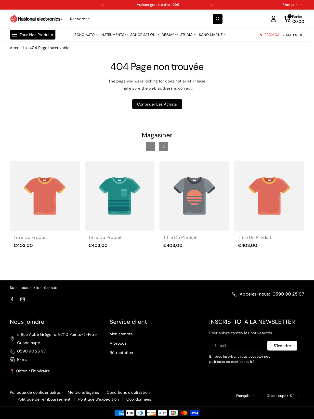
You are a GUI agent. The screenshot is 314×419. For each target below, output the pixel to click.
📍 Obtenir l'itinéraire (30, 371)
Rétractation (121, 352)
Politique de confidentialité (35, 392)
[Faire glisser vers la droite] (163, 146)
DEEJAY (168, 34)
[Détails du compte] (273, 19)
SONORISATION (143, 34)
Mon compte (121, 334)
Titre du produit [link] (30, 237)
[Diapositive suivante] (211, 4)
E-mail (23, 359)
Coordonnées (138, 399)
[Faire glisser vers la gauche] (150, 146)
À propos (118, 343)
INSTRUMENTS (112, 34)
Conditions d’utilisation (128, 392)
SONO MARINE (211, 34)
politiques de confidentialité (231, 362)
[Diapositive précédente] (102, 4)
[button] (294, 19)
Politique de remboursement (44, 399)
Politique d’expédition (98, 399)
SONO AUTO (84, 34)
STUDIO (186, 34)
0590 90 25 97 (288, 294)
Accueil (17, 47)
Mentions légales (83, 392)
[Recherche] (217, 19)
